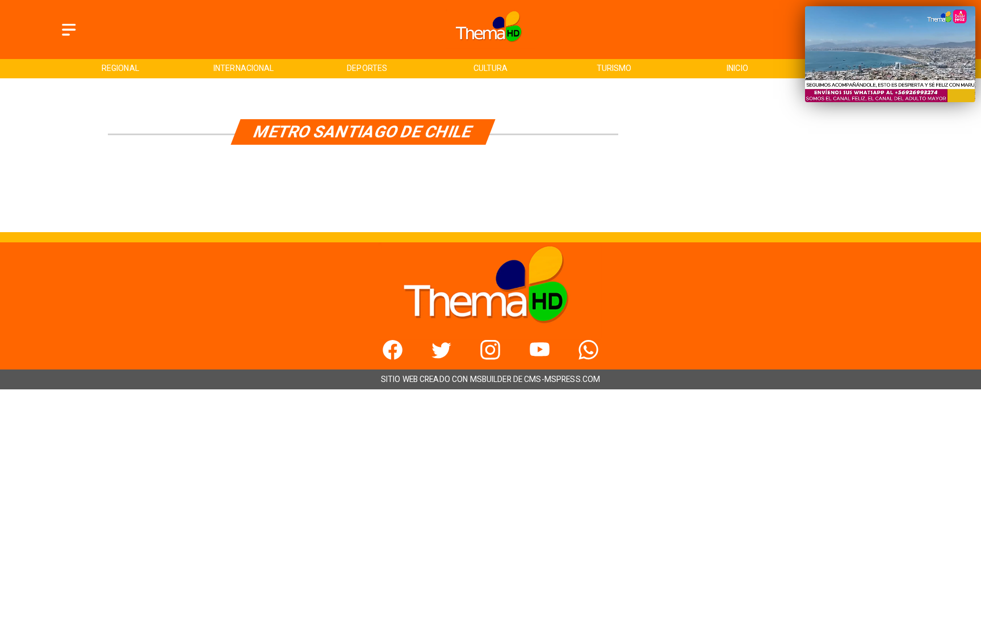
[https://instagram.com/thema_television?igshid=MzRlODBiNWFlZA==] (490, 356)
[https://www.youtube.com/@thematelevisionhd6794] (539, 356)
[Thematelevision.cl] (69, 36)
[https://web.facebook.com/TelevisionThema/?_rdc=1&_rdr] (392, 356)
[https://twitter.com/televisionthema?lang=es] (441, 356)
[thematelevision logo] (490, 45)
